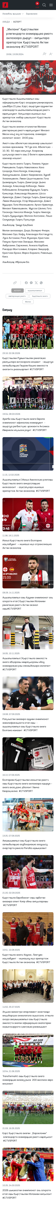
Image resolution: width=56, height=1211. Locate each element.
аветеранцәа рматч (17, 296)
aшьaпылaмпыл (35, 291)
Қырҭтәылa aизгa (40, 296)
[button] (13, 14)
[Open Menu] (51, 4)
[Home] (5, 5)
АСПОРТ (17, 291)
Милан (28, 302)
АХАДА (6, 22)
